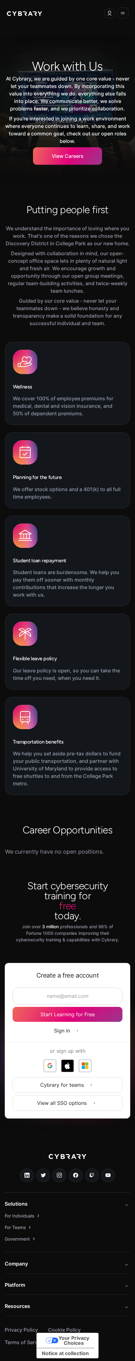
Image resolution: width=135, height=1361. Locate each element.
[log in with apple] (67, 1066)
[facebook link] (76, 1175)
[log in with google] (50, 1066)
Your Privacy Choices (73, 1340)
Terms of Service (25, 1342)
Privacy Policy (21, 1330)
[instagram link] (59, 1175)
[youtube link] (108, 1175)
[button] (110, 13)
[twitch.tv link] (92, 1175)
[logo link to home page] (67, 1161)
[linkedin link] (27, 1175)
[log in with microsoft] (85, 1066)
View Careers (68, 156)
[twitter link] (43, 1175)
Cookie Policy (64, 1330)
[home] (24, 13)
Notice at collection (65, 1353)
